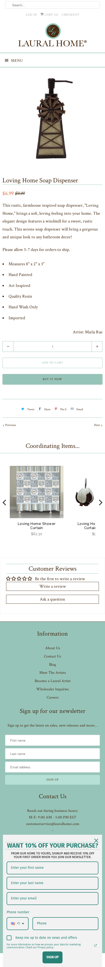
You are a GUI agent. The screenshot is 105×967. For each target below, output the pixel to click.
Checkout (70, 15)
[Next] (100, 502)
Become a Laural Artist (53, 680)
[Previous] (5, 502)
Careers (53, 697)
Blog (52, 664)
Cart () (51, 15)
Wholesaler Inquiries (52, 689)
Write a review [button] (52, 586)
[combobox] (18, 923)
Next (97, 425)
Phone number (18, 912)
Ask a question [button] (52, 599)
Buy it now (52, 379)
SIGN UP (52, 957)
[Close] (96, 840)
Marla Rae (94, 332)
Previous (10, 425)
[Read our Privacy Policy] (95, 945)
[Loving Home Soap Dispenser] (52, 118)
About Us (52, 648)
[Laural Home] (52, 36)
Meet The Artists (52, 672)
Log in (31, 15)
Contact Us (52, 656)
